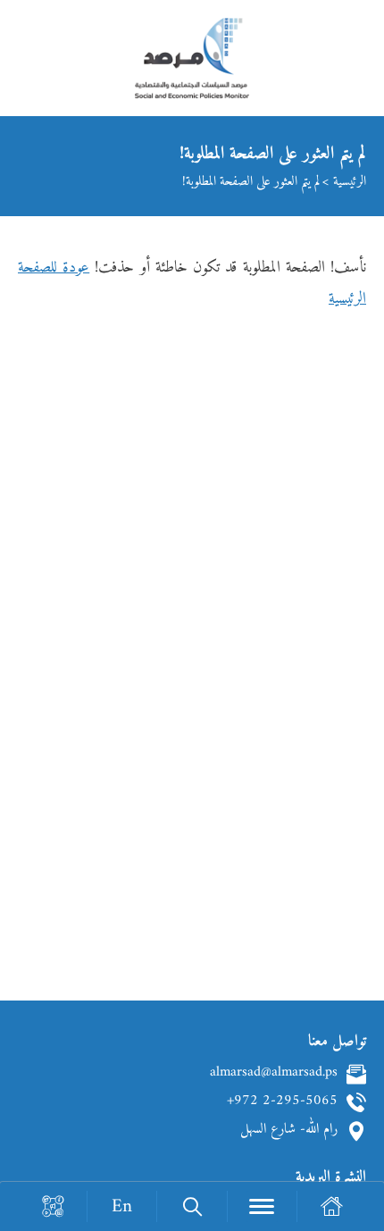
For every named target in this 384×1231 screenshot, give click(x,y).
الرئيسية (349, 182)
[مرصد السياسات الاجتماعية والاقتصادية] (191, 67)
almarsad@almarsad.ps (274, 1074)
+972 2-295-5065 (282, 1102)
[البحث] (191, 1206)
